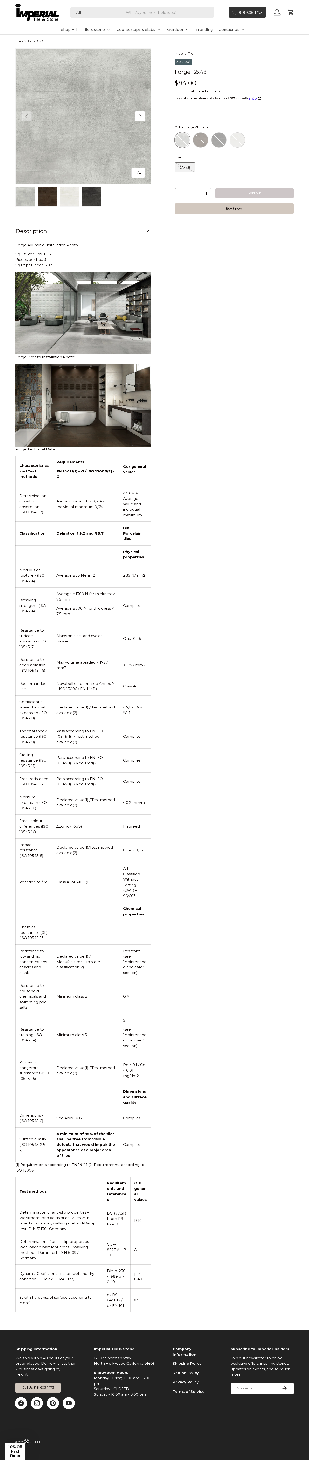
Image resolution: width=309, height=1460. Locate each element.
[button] (15, 1451)
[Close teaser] (26, 1441)
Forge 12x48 (35, 41)
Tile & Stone (94, 29)
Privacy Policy (186, 1382)
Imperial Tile (184, 53)
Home (19, 41)
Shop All (69, 29)
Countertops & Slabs (136, 29)
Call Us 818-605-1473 (38, 1387)
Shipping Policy (187, 1363)
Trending (204, 29)
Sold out (254, 193)
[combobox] (142, 12)
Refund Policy (186, 1373)
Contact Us (229, 29)
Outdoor (175, 29)
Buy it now (234, 208)
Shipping (182, 91)
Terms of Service (188, 1391)
